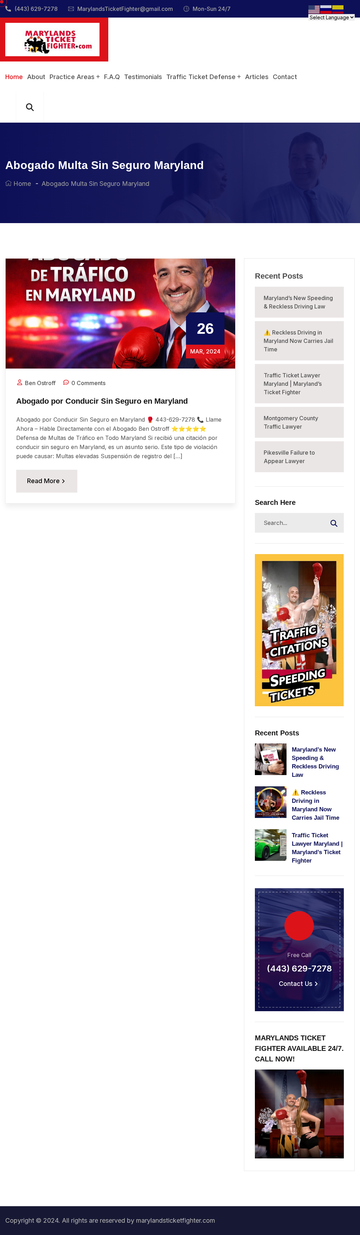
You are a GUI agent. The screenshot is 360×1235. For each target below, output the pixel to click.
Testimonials (143, 76)
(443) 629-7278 (36, 8)
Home (14, 76)
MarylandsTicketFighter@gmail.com (125, 8)
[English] (314, 9)
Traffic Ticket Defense (201, 76)
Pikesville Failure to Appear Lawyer (289, 456)
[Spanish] (338, 9)
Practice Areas (72, 76)
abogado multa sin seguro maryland (95, 183)
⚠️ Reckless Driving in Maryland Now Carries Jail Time (298, 341)
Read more (43, 481)
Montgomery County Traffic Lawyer (291, 422)
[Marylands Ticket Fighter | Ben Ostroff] (52, 39)
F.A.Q (112, 76)
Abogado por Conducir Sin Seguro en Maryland (102, 401)
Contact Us (296, 984)
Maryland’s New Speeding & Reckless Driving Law (298, 302)
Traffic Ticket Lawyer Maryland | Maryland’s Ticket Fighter (293, 384)
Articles (257, 76)
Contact (285, 76)
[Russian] (326, 9)
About (36, 76)
